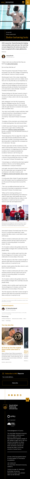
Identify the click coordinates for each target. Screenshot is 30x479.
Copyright (17, 456)
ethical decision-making (17, 318)
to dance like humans (12, 63)
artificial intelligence (6, 318)
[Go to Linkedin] (18, 395)
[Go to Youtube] (20, 395)
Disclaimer (23, 456)
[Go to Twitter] (12, 395)
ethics (24, 318)
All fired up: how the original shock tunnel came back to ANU (11, 349)
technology (8, 320)
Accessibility (10, 460)
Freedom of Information (18, 458)
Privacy (9, 458)
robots (3, 320)
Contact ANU (11, 456)
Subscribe (15, 383)
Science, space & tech (11, 34)
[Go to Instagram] (15, 395)
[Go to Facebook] (9, 395)
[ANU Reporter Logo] (7, 2)
